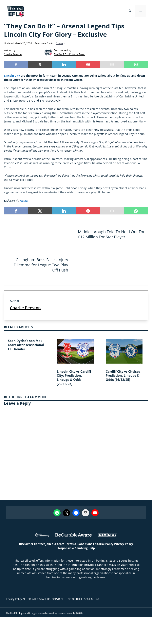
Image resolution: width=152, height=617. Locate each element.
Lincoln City (12, 75)
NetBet (24, 200)
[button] (130, 11)
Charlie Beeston (25, 307)
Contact (39, 544)
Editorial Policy (103, 544)
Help (91, 548)
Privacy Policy (123, 544)
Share (59, 43)
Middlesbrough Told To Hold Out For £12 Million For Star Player (111, 234)
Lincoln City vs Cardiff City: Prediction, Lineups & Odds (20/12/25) (74, 377)
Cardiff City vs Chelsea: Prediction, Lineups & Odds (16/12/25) (124, 375)
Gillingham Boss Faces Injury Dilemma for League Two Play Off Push (41, 265)
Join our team (55, 544)
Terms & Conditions (78, 544)
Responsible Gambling (72, 548)
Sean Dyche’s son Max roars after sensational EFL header (26, 345)
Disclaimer (26, 544)
